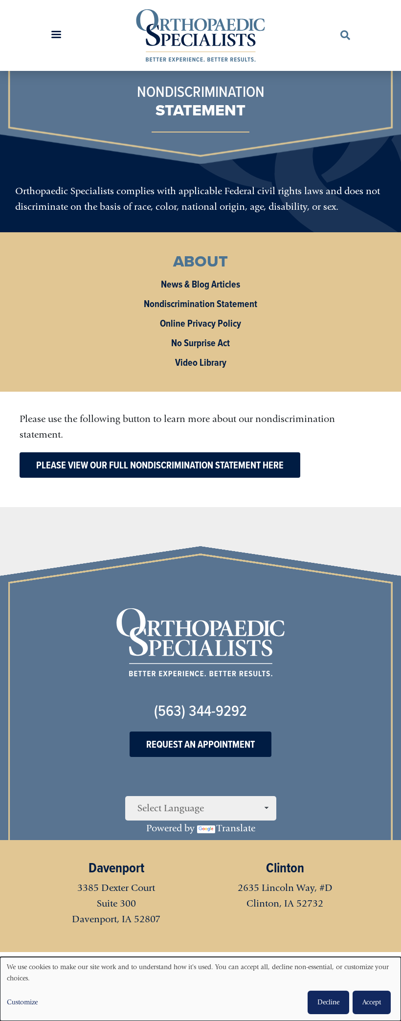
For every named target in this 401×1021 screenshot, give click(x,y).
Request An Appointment (200, 744)
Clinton (285, 868)
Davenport (116, 868)
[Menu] (56, 35)
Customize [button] (22, 1002)
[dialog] (200, 989)
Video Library (200, 362)
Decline (328, 1002)
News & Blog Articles (200, 284)
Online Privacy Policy (200, 323)
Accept (371, 1002)
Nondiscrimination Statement (200, 303)
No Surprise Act (200, 342)
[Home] (200, 35)
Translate (236, 828)
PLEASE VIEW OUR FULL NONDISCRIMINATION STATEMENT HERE (160, 465)
